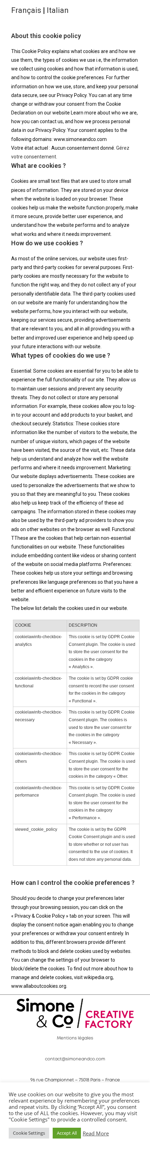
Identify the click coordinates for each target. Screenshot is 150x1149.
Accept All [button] (67, 1133)
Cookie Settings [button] (29, 1133)
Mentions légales (75, 1038)
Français (26, 10)
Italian (58, 10)
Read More (96, 1133)
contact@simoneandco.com (75, 1059)
